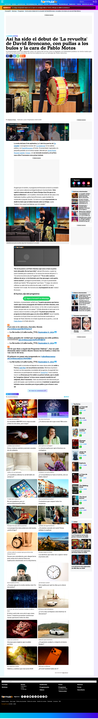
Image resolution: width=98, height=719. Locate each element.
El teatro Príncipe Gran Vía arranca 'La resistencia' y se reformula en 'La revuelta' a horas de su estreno (85, 201)
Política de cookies (31, 701)
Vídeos (40, 4)
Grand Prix (44, 372)
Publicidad (49, 701)
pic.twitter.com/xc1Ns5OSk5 (19, 358)
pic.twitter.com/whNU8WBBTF (32, 340)
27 (24, 56)
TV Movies (23, 689)
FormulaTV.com (5, 704)
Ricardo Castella (19, 153)
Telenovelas (63, 4)
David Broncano (27, 148)
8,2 (80, 458)
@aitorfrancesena (47, 356)
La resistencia (40, 146)
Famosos (72, 4)
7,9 (80, 491)
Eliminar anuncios (49, 15)
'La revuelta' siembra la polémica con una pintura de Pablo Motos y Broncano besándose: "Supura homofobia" (84, 195)
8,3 (80, 413)
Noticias (8, 4)
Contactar (55, 701)
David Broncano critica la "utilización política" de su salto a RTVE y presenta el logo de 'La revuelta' (85, 219)
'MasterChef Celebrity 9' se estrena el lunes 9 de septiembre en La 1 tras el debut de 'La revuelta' (85, 213)
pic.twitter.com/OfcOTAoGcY (19, 329)
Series (14, 4)
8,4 (80, 422)
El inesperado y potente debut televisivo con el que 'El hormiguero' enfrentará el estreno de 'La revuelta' (84, 207)
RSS (60, 701)
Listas (22, 688)
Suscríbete (81, 690)
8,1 (80, 468)
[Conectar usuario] (96, 2)
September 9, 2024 (46, 332)
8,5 (80, 480)
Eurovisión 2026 (62, 689)
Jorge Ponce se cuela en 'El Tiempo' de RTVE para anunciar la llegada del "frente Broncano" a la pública (85, 296)
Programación (31, 4)
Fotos (46, 4)
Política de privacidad (21, 701)
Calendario (23, 686)
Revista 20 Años (87, 4)
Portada (4, 684)
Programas (53, 4)
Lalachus (86, 331)
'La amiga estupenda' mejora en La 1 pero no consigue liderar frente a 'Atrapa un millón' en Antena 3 (37, 8)
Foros (79, 4)
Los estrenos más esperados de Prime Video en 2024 (81, 551)
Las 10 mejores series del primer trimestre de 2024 (80, 536)
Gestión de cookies (41, 701)
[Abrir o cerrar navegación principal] (2, 2)
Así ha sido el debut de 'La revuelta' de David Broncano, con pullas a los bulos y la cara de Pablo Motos (53, 11)
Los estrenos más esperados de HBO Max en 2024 (81, 567)
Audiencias (21, 4)
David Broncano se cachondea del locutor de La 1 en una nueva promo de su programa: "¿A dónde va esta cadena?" (85, 302)
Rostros (80, 684)
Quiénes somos (5, 701)
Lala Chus (22, 368)
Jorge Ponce (52, 150)
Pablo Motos (18, 321)
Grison (28, 153)
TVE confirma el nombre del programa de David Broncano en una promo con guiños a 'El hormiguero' (85, 308)
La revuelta (22, 127)
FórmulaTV (8, 11)
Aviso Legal (12, 701)
